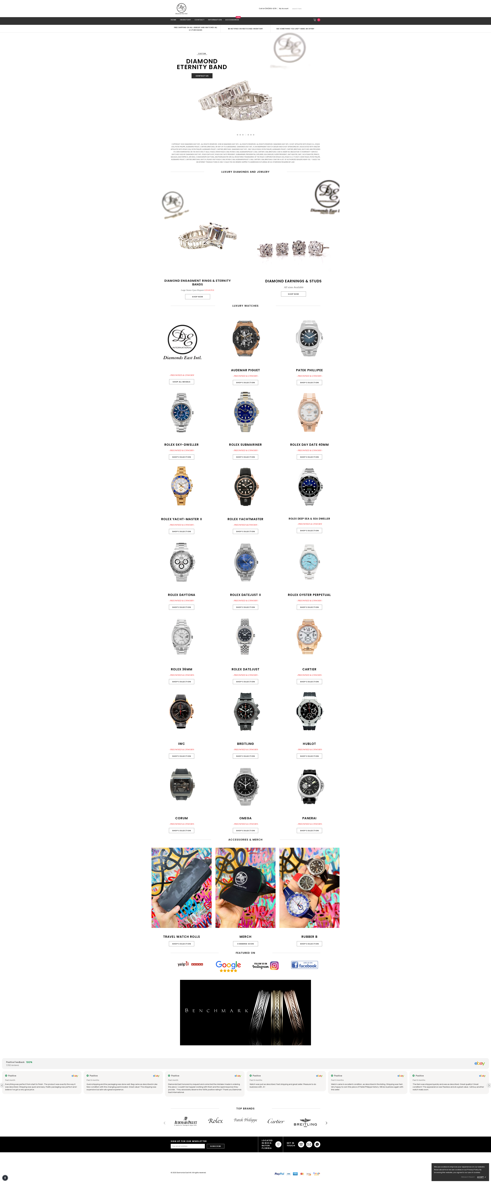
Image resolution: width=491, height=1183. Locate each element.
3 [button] (243, 134)
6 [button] (251, 134)
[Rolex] (216, 1120)
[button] (5, 1178)
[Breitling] (305, 1123)
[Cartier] (275, 1121)
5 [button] (248, 134)
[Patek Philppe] (245, 1120)
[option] (196, 28)
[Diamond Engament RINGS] (245, 82)
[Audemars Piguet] (186, 1121)
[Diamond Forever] (245, 1012)
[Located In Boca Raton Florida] (278, 1144)
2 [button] (240, 134)
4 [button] (245, 134)
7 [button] (253, 134)
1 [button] (237, 134)
